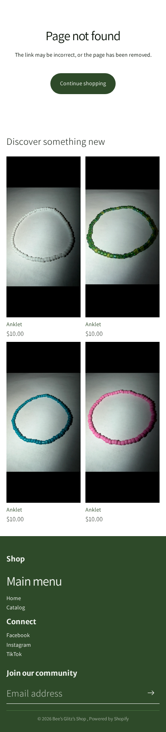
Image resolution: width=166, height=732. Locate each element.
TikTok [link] (14, 654)
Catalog (15, 607)
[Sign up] (151, 693)
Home (13, 598)
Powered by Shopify (109, 719)
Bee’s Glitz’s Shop (69, 719)
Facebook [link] (18, 635)
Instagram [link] (18, 644)
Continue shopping (83, 83)
